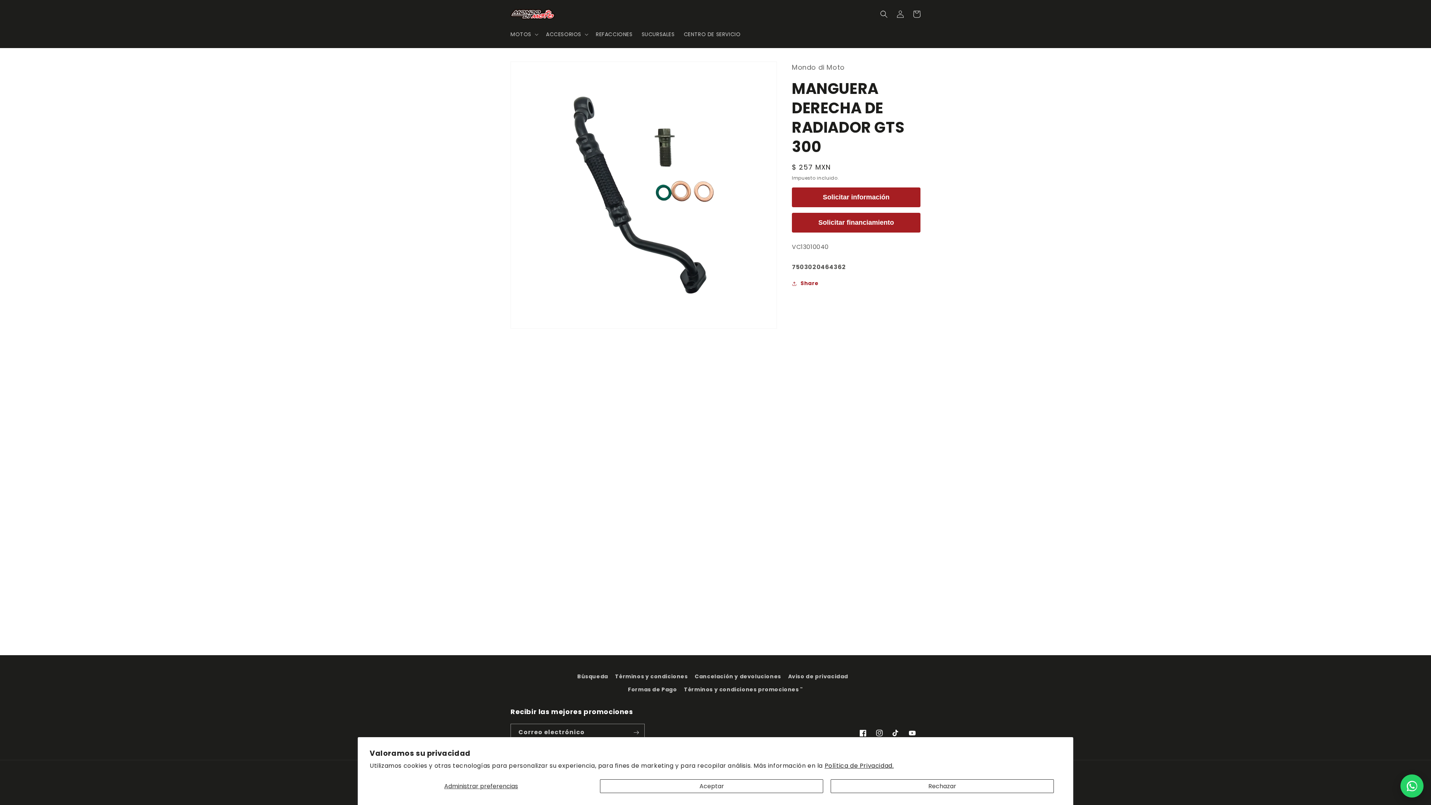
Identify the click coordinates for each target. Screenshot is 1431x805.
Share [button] (809, 283)
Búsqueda (592, 676)
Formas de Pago (652, 689)
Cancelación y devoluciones (738, 676)
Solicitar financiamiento (856, 222)
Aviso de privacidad (818, 676)
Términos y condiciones (651, 676)
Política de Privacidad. (859, 765)
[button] (523, 34)
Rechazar (942, 786)
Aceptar (711, 786)
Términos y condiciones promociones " (743, 689)
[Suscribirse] (636, 732)
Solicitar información (856, 197)
